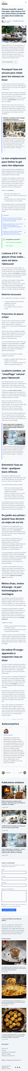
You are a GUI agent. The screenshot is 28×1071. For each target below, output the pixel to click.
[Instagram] (19, 1067)
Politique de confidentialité (8, 1052)
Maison (3, 22)
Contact (4, 1050)
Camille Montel (8, 735)
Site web (4, 882)
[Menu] (25, 2)
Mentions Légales (6, 1054)
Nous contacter (9, 245)
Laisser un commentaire (9, 910)
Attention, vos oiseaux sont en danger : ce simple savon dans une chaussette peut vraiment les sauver (14, 119)
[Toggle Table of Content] (15, 62)
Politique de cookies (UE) (8, 1055)
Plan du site (5, 1048)
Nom (3, 869)
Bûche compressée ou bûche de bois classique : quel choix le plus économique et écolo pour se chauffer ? (13, 802)
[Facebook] (15, 1067)
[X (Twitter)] (17, 1067)
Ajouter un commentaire (8, 889)
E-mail (4, 876)
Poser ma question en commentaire (14, 242)
